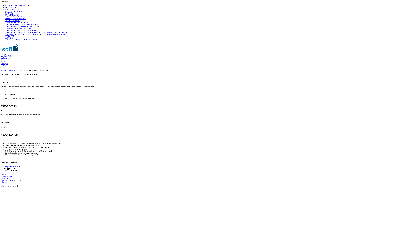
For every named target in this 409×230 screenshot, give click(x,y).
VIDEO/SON (9, 36)
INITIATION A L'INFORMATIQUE (18, 5)
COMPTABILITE (11, 15)
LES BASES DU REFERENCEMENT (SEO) (23, 26)
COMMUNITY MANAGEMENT (19, 28)
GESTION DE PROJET (13, 11)
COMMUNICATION (12, 21)
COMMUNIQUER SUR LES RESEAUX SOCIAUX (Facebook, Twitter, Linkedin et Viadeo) (39, 34)
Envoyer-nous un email (11, 167)
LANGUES (9, 13)
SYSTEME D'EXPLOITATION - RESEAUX (21, 40)
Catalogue (11, 70)
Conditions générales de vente (12, 180)
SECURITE (9, 38)
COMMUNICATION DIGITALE (19, 23)
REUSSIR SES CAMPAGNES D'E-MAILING (23, 24)
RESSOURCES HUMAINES (15, 19)
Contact (4, 182)
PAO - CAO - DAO (12, 9)
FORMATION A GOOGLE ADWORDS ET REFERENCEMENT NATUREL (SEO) (37, 32)
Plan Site (5, 178)
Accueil (3, 54)
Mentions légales (6, 56)
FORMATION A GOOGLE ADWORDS (21, 30)
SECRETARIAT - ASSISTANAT (16, 17)
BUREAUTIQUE (11, 7)
